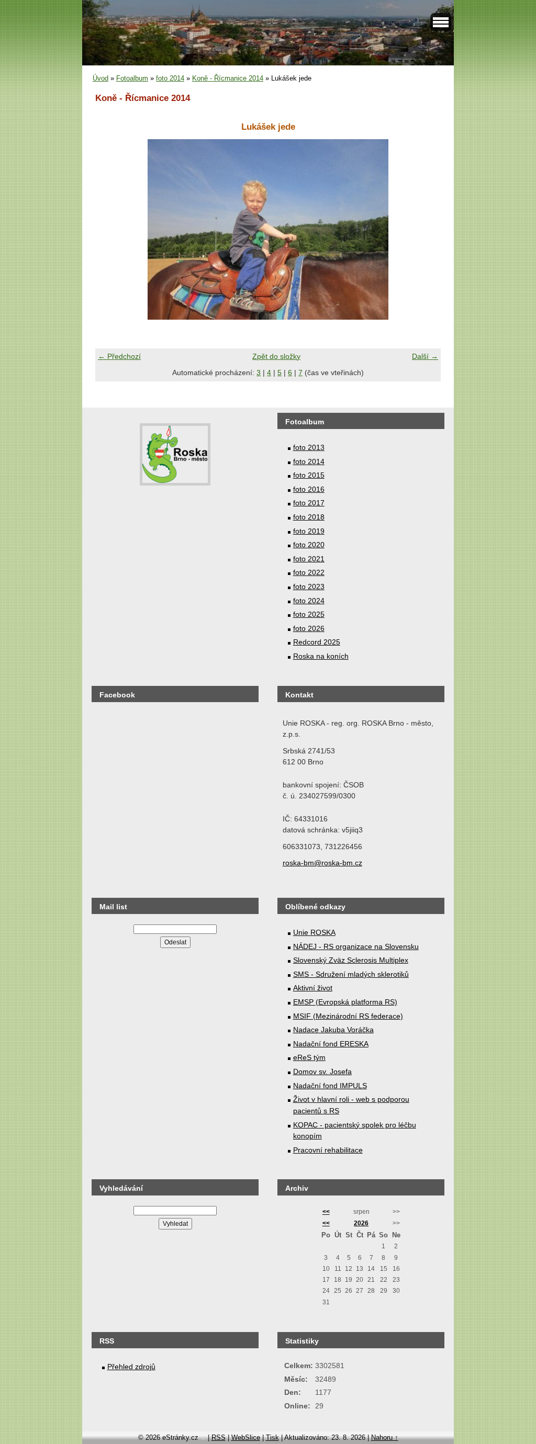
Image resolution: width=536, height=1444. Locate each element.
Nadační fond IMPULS (330, 1085)
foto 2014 (170, 78)
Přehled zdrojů (131, 1366)
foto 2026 (309, 628)
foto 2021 (309, 559)
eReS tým (309, 1057)
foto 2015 (309, 475)
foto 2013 (309, 447)
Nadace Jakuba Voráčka (333, 1029)
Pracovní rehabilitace (328, 1150)
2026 (361, 1223)
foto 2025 (309, 614)
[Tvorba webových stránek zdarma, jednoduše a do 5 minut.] (204, 1438)
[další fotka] (424, 229)
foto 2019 (309, 531)
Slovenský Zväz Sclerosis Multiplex (350, 960)
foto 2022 (309, 572)
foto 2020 (309, 544)
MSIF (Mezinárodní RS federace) (348, 1016)
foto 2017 (309, 503)
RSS (218, 1437)
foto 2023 (309, 586)
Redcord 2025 (316, 642)
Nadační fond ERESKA (330, 1044)
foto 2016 (309, 489)
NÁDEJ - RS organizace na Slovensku (356, 946)
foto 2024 (309, 600)
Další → (425, 356)
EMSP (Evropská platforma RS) (345, 1002)
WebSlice (245, 1437)
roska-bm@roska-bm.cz (322, 863)
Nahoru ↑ (384, 1437)
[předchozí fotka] (112, 229)
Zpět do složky (276, 356)
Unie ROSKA (314, 932)
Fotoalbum (132, 78)
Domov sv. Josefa (322, 1071)
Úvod (100, 78)
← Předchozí (119, 356)
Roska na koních (321, 656)
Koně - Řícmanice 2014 (227, 78)
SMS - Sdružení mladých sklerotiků (351, 974)
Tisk (272, 1437)
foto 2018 (309, 517)
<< (326, 1212)
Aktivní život (312, 988)
